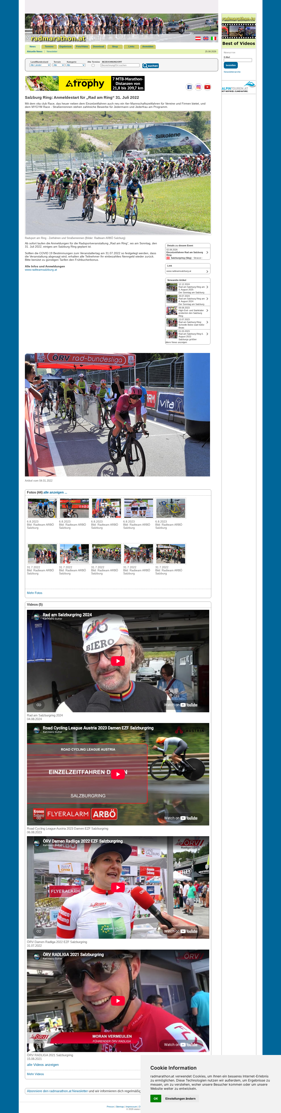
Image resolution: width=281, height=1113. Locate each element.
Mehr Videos (35, 1074)
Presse (110, 1106)
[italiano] (212, 39)
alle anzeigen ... (55, 492)
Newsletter (52, 51)
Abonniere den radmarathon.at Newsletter (57, 1091)
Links (131, 46)
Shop (115, 46)
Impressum (131, 1106)
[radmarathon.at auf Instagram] (198, 90)
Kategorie (72, 62)
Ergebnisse (65, 46)
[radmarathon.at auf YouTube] (207, 90)
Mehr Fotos (34, 593)
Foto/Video (82, 46)
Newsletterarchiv (232, 72)
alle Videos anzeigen (43, 1065)
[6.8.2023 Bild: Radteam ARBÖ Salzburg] (42, 517)
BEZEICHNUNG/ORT (112, 62)
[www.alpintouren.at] (239, 87)
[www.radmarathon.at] (56, 41)
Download (98, 46)
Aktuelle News (34, 51)
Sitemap (120, 1106)
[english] (204, 39)
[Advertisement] (121, 6)
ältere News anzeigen (176, 342)
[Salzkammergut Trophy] (85, 90)
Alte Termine (93, 62)
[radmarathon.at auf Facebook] (189, 90)
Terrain (57, 62)
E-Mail (227, 57)
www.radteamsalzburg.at (41, 269)
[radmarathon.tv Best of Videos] (239, 31)
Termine (49, 46)
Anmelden (147, 46)
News (33, 46)
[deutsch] (197, 39)
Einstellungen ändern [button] (180, 1098)
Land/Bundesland (39, 62)
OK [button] (156, 1098)
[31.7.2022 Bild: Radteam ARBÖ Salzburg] (42, 563)
